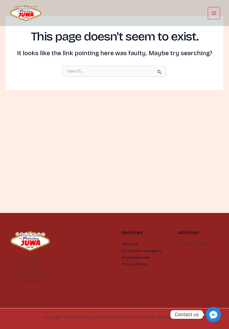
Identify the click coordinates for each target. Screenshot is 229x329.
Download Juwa (135, 257)
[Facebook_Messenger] (213, 314)
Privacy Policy (134, 264)
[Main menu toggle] (214, 13)
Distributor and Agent (141, 250)
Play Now (129, 244)
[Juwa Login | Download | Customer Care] (25, 13)
